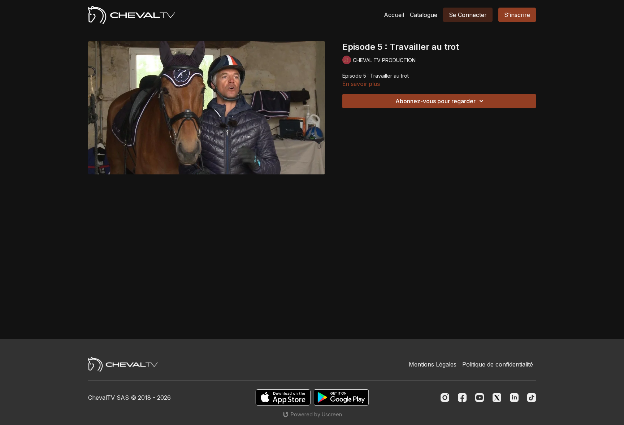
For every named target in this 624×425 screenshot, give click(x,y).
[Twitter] (497, 397)
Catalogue (423, 14)
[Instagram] (445, 397)
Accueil (394, 14)
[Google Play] (341, 397)
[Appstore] (283, 397)
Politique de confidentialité (497, 364)
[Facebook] (462, 397)
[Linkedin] (514, 397)
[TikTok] (531, 397)
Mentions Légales (432, 364)
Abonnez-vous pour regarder (435, 101)
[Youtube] (479, 397)
